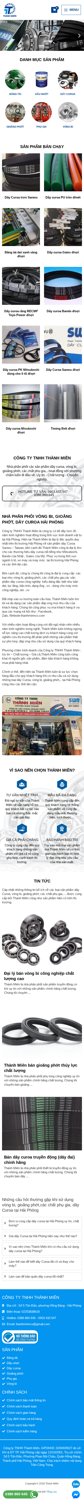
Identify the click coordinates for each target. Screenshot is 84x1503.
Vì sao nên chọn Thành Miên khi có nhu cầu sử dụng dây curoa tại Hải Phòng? (44, 1248)
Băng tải (15, 94)
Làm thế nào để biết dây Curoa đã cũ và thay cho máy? (41, 1263)
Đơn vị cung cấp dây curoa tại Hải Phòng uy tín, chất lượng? (44, 1223)
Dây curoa (67, 94)
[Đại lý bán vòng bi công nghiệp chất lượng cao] (42, 939)
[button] (4, 35)
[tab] (42, 1223)
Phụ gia (41, 126)
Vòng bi (68, 126)
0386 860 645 (16, 1494)
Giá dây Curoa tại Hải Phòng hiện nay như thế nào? (43, 1236)
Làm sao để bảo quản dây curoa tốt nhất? (36, 1276)
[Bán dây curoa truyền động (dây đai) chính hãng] (42, 1123)
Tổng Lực (51, 1491)
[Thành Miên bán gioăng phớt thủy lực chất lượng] (42, 1031)
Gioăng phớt (15, 126)
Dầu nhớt (41, 94)
